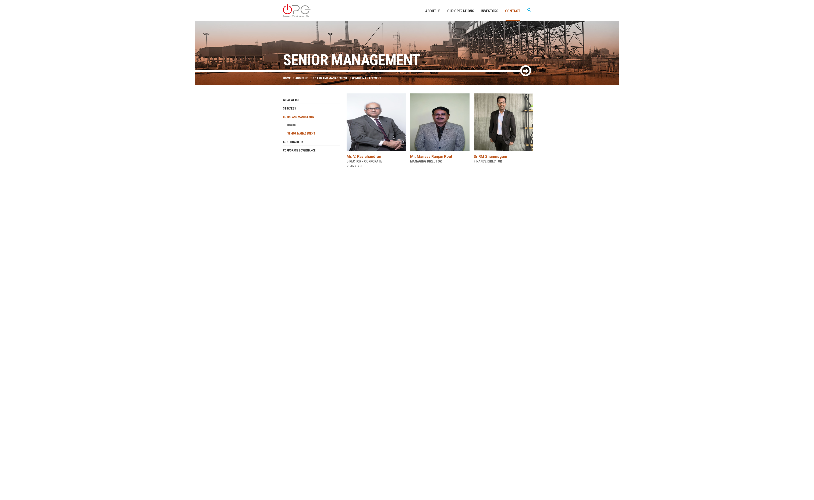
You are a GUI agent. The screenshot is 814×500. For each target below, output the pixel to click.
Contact (512, 11)
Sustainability (293, 142)
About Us (432, 11)
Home (287, 78)
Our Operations (460, 11)
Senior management (301, 133)
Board (291, 125)
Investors (489, 11)
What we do (291, 100)
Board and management (330, 78)
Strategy (289, 108)
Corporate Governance (299, 150)
